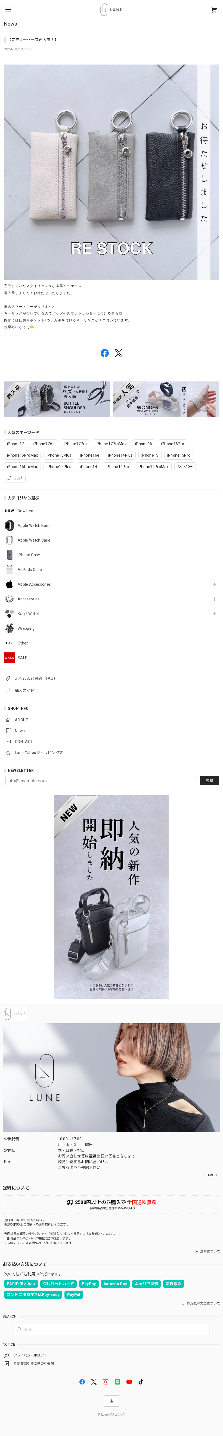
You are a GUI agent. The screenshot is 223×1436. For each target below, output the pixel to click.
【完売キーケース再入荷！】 (33, 40)
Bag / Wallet (28, 614)
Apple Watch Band (34, 525)
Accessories (29, 599)
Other (23, 643)
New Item (26, 511)
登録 (209, 781)
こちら (64, 1167)
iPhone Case (29, 555)
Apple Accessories (34, 584)
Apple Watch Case (34, 540)
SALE (22, 658)
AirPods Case (30, 569)
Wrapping (26, 628)
